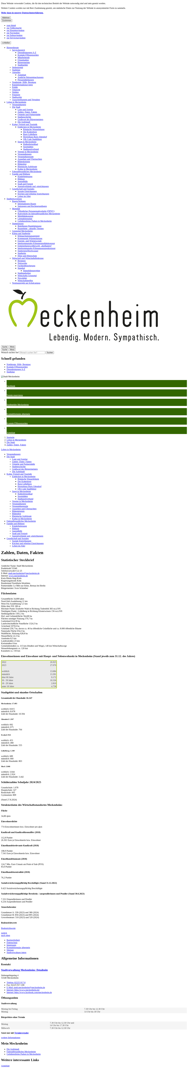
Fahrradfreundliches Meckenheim (26, 171)
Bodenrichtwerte (8, 928)
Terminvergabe (21, 1033)
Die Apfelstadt (24, 122)
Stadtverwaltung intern (16, 952)
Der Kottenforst (30, 132)
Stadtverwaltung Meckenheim (24, 970)
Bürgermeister (24, 62)
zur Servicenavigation (16, 38)
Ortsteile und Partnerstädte (29, 114)
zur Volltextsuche (14, 28)
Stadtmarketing (24, 273)
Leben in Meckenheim (16, 102)
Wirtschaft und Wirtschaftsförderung (27, 258)
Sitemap (10, 950)
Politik (15, 87)
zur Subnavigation (14, 35)
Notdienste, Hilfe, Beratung (24, 82)
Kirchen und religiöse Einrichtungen (33, 194)
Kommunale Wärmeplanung (30, 238)
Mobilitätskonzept (25, 216)
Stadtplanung (18, 223)
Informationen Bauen (27, 204)
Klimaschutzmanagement (28, 236)
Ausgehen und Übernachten (30, 159)
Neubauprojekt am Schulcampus (26, 283)
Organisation (23, 60)
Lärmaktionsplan (25, 218)
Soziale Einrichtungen (27, 191)
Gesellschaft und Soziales (23, 189)
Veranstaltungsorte (26, 156)
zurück (4, 933)
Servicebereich (18, 50)
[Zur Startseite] (83, 344)
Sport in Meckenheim (27, 142)
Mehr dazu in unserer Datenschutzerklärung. (22, 13)
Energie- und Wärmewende (30, 241)
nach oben (5, 935)
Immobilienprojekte (31, 270)
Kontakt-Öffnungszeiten (28, 55)
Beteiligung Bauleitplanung (29, 226)
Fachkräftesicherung (26, 266)
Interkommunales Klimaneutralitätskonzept (36, 243)
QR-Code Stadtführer (32, 139)
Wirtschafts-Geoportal (27, 275)
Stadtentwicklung (14, 199)
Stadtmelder (23, 65)
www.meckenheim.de (18, 576)
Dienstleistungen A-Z (27, 52)
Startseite (10, 437)
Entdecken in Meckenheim (29, 127)
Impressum (11, 945)
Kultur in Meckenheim (27, 169)
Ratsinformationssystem (22, 85)
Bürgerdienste (13, 47)
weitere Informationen (10, 1037)
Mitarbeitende (24, 57)
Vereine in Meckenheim (28, 151)
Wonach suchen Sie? (10, 352)
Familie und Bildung (21, 174)
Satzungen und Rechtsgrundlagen (32, 206)
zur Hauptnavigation (15, 30)
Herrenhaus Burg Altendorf (35, 137)
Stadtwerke (17, 97)
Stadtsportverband (31, 149)
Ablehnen (6, 18)
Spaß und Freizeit (25, 184)
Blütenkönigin (24, 161)
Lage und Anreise (25, 109)
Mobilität (16, 209)
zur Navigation (13, 33)
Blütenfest (22, 164)
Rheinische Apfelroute (27, 166)
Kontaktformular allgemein (18, 947)
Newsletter (22, 278)
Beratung (22, 261)
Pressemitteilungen (26, 80)
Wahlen (15, 92)
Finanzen (16, 94)
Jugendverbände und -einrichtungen (33, 186)
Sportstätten (28, 147)
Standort (21, 268)
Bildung (21, 179)
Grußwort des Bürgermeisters (30, 119)
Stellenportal (17, 67)
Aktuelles (16, 72)
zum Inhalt (11, 25)
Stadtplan (16, 70)
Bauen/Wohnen (19, 201)
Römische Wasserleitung (33, 129)
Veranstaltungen (19, 104)
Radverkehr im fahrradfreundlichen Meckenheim (39, 213)
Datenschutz (12, 942)
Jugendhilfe (23, 181)
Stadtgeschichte (24, 117)
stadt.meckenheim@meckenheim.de (23, 573)
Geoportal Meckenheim (22, 231)
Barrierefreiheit (13, 940)
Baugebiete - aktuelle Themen (31, 228)
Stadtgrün (22, 253)
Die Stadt (16, 107)
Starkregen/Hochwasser (28, 251)
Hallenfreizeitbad (30, 144)
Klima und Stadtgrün (21, 233)
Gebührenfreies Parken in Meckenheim (35, 221)
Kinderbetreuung (25, 176)
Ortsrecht (16, 90)
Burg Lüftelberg (30, 134)
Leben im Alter (24, 196)
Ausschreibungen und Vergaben (26, 99)
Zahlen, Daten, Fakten (27, 112)
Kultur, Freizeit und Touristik (24, 124)
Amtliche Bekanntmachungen (30, 77)
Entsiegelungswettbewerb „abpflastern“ (35, 246)
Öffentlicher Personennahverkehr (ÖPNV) (36, 211)
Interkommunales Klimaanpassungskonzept (36, 248)
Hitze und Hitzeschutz (27, 256)
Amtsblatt (22, 75)
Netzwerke (22, 263)
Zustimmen (6, 21)
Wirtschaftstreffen (25, 280)
